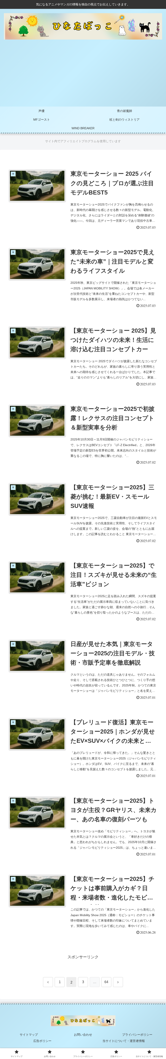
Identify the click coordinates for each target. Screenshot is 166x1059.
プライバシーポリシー (137, 1034)
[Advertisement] (83, 74)
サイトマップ (29, 1034)
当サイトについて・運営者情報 (123, 1041)
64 (106, 982)
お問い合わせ (83, 1034)
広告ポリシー (42, 1041)
